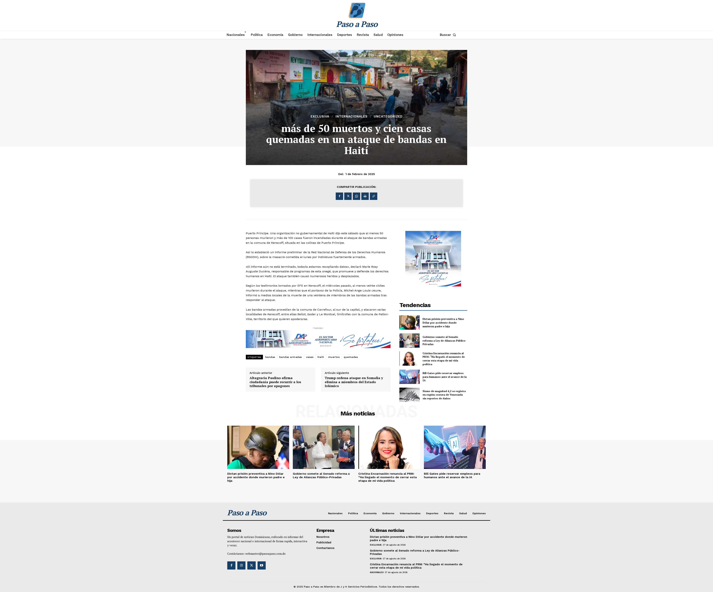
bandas (270, 356)
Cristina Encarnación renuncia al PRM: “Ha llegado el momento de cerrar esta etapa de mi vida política (444, 358)
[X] (348, 196)
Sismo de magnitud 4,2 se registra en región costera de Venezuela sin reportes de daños (444, 394)
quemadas (351, 356)
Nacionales (376, 572)
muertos (334, 356)
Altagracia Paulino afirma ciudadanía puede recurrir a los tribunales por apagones (275, 382)
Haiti (321, 356)
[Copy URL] (373, 196)
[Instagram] (241, 565)
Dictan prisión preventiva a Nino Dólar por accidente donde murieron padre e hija (443, 322)
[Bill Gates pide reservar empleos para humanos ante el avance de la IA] (409, 377)
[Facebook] (339, 196)
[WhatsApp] (356, 196)
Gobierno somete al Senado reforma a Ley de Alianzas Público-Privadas (444, 340)
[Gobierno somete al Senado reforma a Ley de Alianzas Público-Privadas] (409, 340)
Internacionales (351, 116)
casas (310, 356)
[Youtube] (262, 565)
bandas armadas (290, 356)
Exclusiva (320, 116)
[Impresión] (365, 196)
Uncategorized (388, 116)
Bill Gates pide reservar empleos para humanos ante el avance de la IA (445, 376)
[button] (448, 35)
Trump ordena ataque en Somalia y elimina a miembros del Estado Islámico (354, 382)
